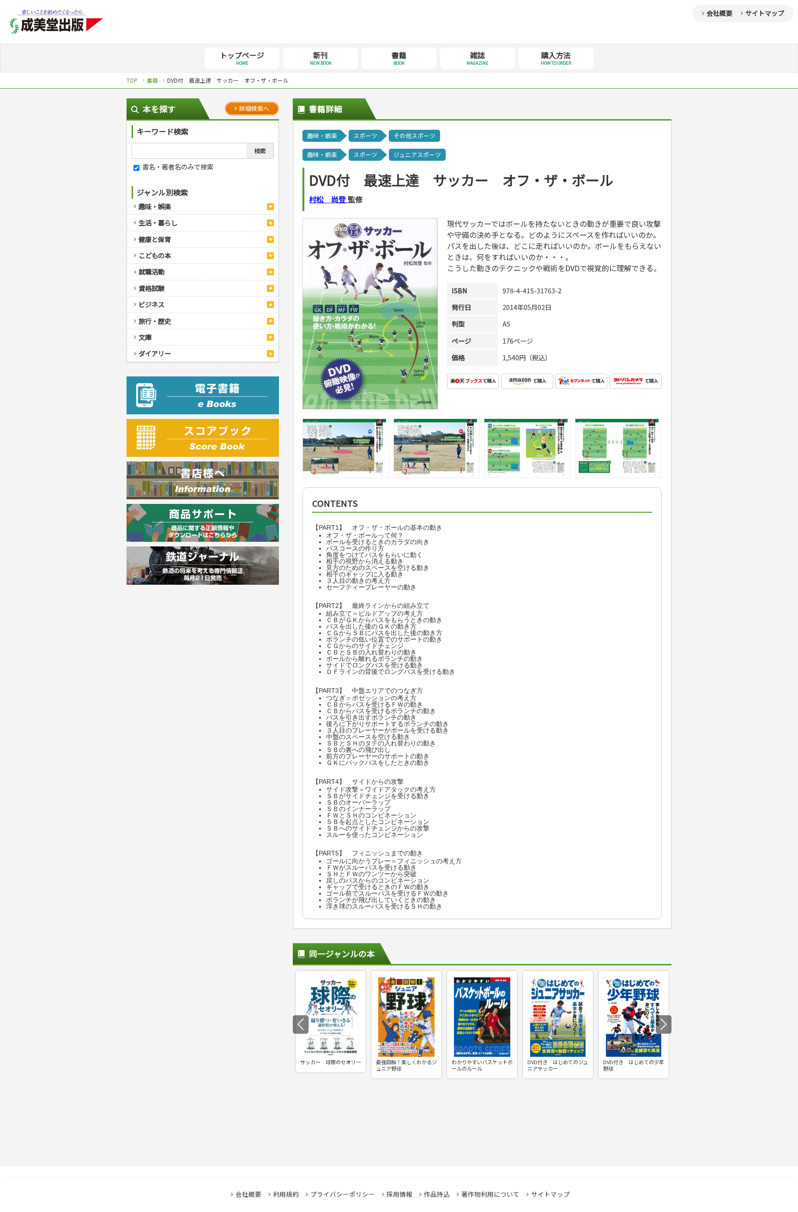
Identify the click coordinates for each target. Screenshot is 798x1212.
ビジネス (151, 304)
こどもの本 (155, 255)
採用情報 (399, 1194)
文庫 (145, 337)
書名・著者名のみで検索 (177, 166)
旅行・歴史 (155, 321)
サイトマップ (764, 13)
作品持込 (437, 1194)
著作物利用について (490, 1194)
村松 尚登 (328, 199)
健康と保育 (155, 239)
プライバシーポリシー (342, 1194)
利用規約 (286, 1194)
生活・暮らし (158, 222)
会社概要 (719, 13)
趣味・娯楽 (155, 206)
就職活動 (151, 271)
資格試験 (151, 288)
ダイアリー (155, 353)
